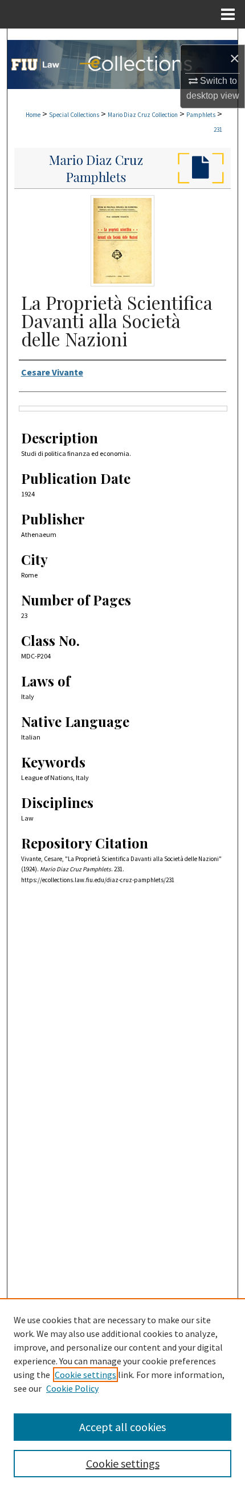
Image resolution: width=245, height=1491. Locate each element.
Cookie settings (85, 1374)
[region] (122, 1394)
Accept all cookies (122, 1427)
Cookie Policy (72, 1388)
